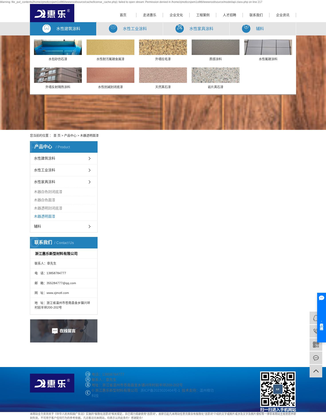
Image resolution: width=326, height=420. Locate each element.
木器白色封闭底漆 (48, 192)
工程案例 (203, 15)
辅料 (37, 226)
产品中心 (70, 135)
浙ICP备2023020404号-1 (160, 390)
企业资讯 (282, 15)
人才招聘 (229, 15)
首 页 (57, 135)
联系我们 (256, 15)
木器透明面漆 (89, 135)
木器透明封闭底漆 (48, 208)
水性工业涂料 (44, 170)
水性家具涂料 (44, 182)
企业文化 (176, 15)
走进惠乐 (149, 15)
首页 (123, 15)
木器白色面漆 (44, 200)
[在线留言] (316, 358)
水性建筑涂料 (44, 158)
